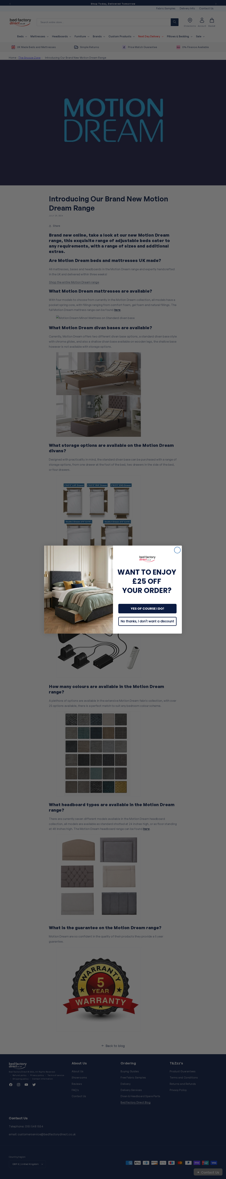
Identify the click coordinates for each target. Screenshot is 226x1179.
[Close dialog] (177, 550)
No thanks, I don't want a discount (147, 621)
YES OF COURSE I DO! (147, 608)
